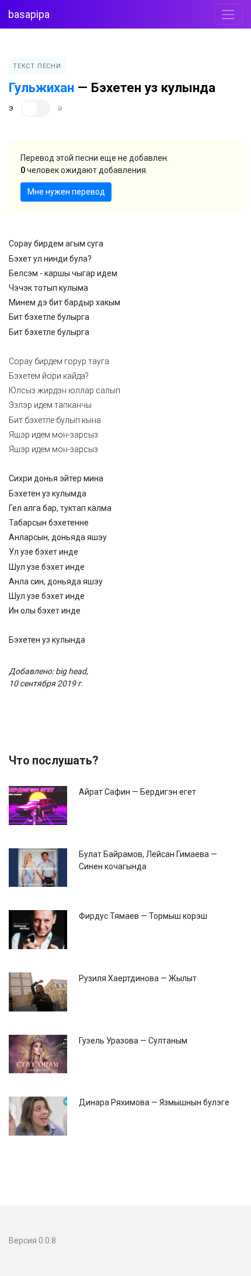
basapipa (29, 14)
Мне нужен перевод (66, 191)
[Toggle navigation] (228, 14)
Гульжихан (41, 87)
